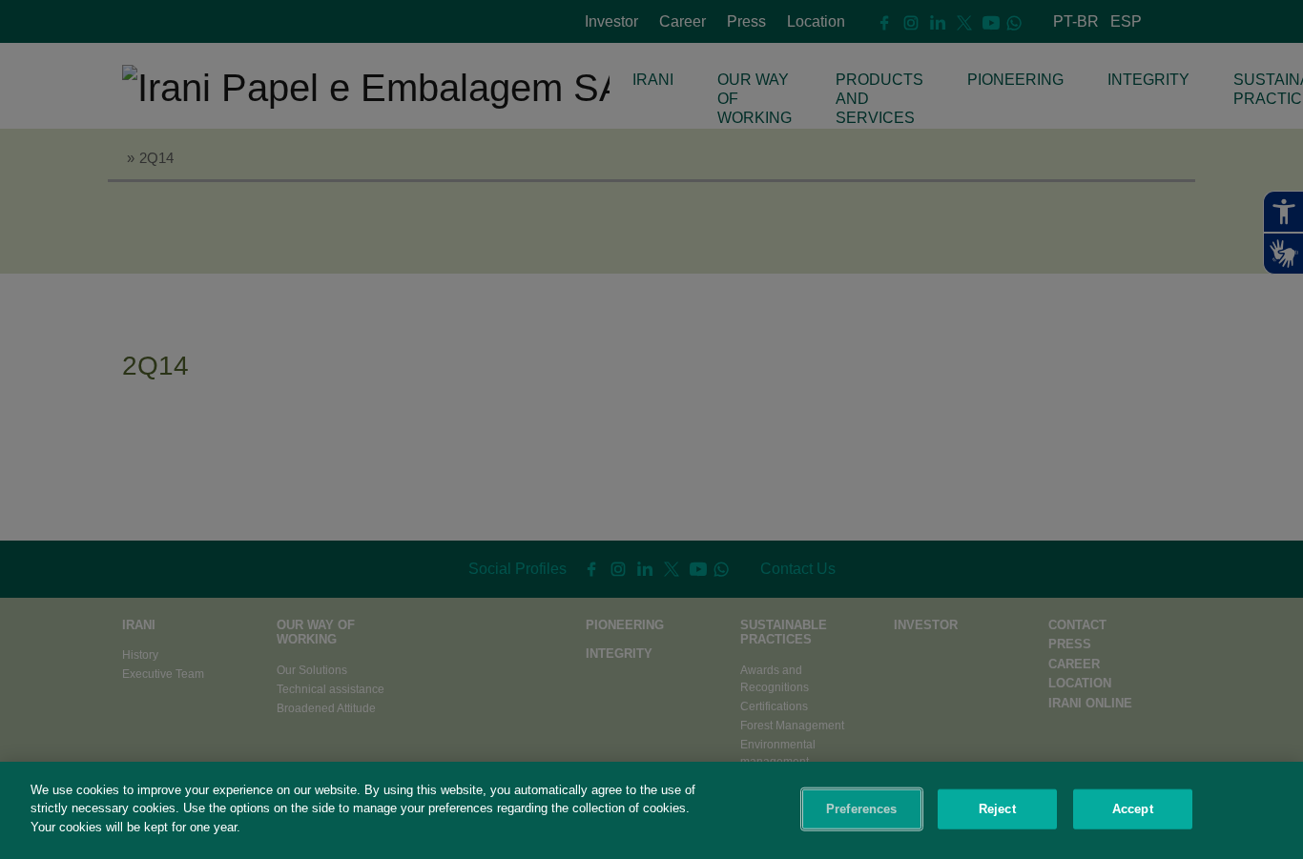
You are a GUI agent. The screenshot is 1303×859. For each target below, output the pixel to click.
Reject (997, 809)
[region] (651, 810)
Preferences (861, 809)
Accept (1132, 809)
